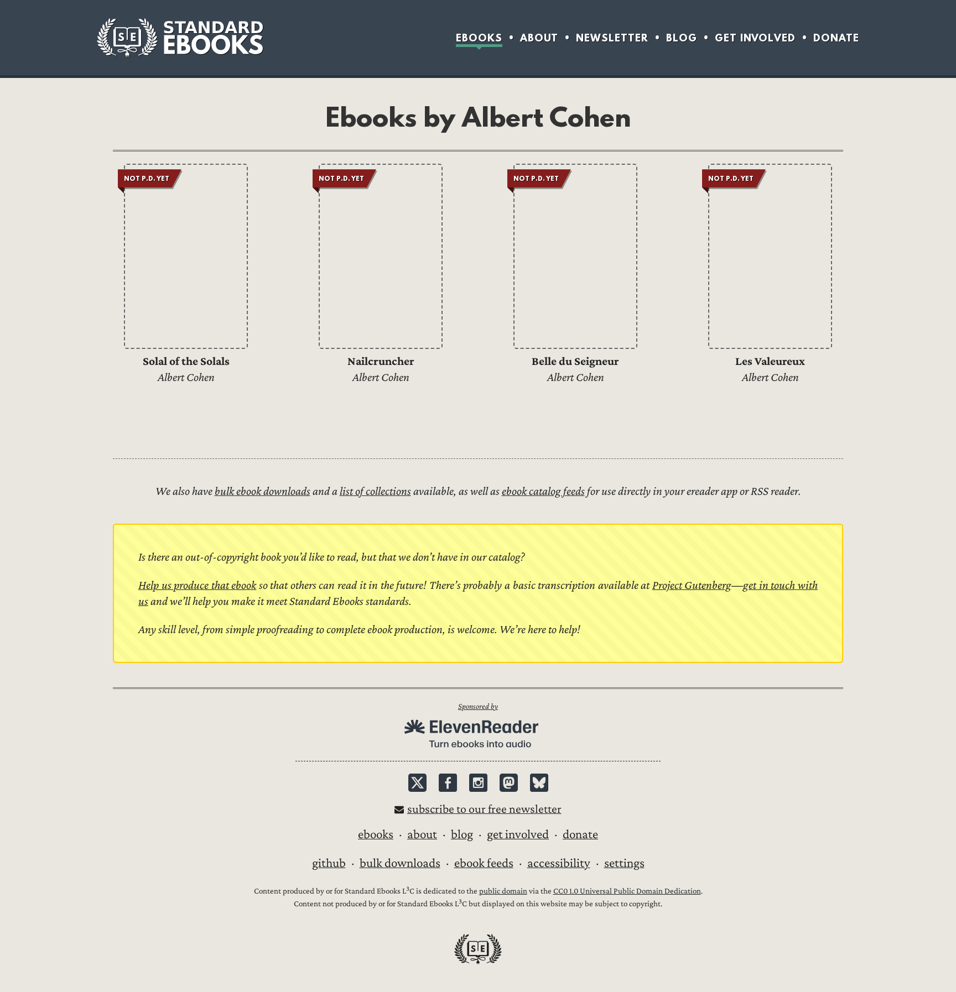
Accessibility (558, 863)
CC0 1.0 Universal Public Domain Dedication (627, 891)
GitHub (329, 863)
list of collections (375, 491)
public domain (503, 891)
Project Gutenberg (692, 585)
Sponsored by (478, 706)
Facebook (448, 783)
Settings (624, 863)
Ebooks (479, 38)
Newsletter (612, 38)
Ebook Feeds (483, 863)
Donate (836, 38)
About (539, 38)
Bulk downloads (400, 863)
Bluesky (539, 783)
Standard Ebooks (180, 37)
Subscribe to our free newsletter (484, 809)
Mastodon (509, 783)
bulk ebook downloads (262, 491)
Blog (681, 38)
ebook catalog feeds (543, 491)
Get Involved (755, 38)
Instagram (478, 783)
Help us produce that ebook (197, 585)
